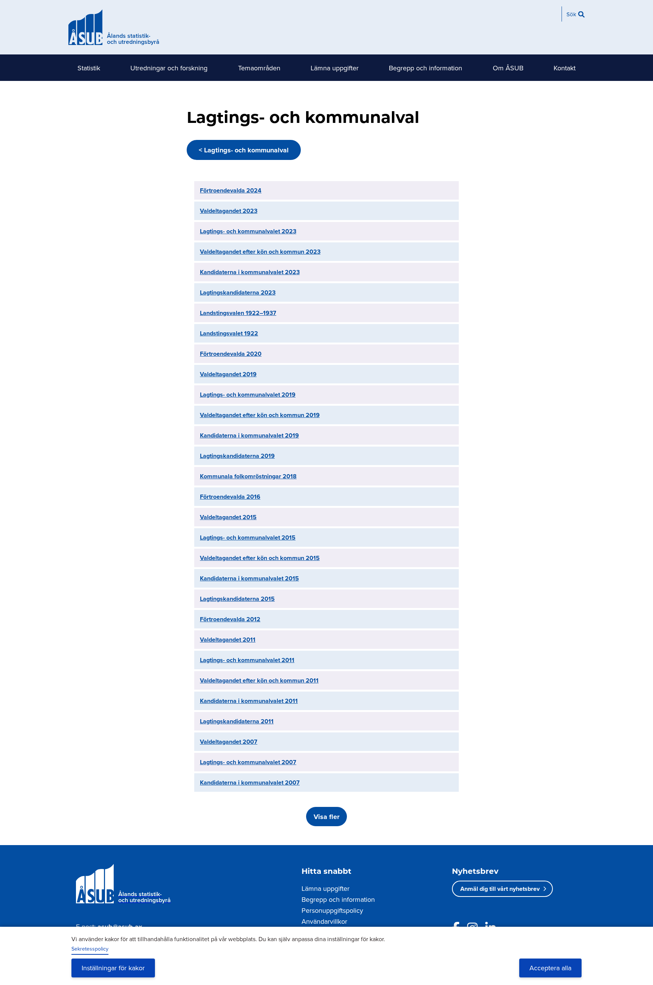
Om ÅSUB (508, 68)
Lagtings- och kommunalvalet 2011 (247, 660)
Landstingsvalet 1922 (229, 333)
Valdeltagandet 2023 (228, 210)
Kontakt (565, 68)
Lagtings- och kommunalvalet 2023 (248, 231)
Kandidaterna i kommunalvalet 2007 (250, 782)
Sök (571, 14)
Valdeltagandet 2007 (228, 741)
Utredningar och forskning (168, 68)
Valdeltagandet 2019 (228, 374)
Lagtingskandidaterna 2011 (237, 721)
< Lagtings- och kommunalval (244, 150)
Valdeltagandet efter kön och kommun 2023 (260, 251)
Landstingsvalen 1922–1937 (238, 313)
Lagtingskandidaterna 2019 (237, 455)
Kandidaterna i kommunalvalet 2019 (249, 435)
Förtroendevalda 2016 (230, 496)
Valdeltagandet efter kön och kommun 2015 (260, 558)
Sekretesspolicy (89, 948)
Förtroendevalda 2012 (230, 619)
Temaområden (259, 68)
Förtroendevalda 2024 (231, 190)
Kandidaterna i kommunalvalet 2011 (249, 700)
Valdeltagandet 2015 (228, 517)
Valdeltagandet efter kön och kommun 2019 (260, 415)
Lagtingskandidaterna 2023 (237, 292)
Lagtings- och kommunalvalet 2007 (248, 762)
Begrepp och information (425, 68)
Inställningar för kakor (113, 968)
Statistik (88, 68)
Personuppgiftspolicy (332, 910)
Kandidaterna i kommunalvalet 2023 (250, 272)
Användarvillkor (324, 921)
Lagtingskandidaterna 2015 (237, 598)
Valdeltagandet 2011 (227, 639)
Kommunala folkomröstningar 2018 (248, 476)
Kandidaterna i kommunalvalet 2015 (249, 578)
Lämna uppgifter (335, 68)
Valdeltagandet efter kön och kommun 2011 (259, 680)
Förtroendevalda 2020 (231, 353)
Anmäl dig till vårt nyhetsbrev (500, 888)
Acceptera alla (550, 968)
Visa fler (326, 817)
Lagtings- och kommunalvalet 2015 (248, 537)
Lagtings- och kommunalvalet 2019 (248, 394)
